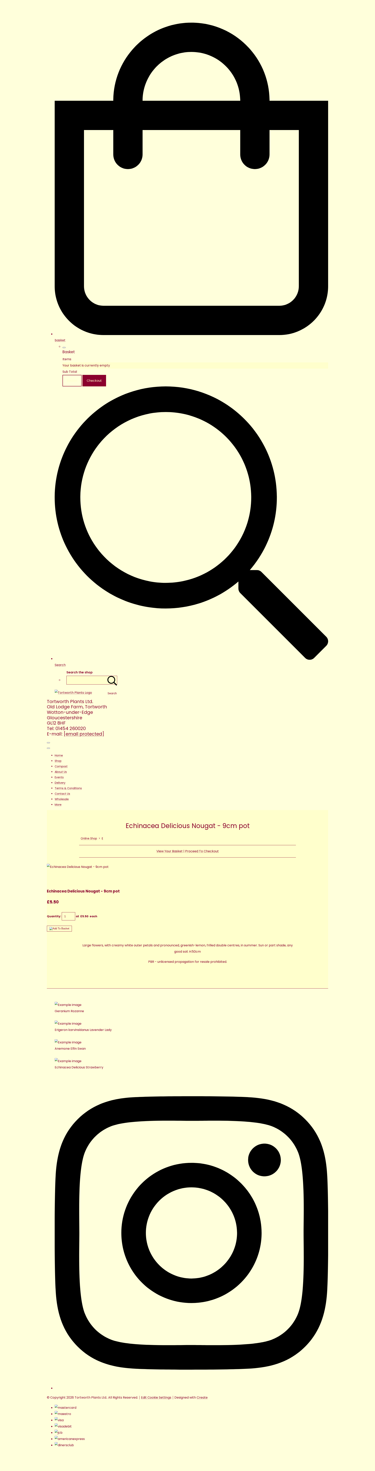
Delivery (60, 783)
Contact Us (62, 794)
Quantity (53, 916)
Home (59, 755)
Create (202, 1397)
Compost (61, 766)
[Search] (112, 680)
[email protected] (84, 734)
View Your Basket (169, 851)
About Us (61, 772)
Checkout (94, 380)
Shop (58, 761)
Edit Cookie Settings (156, 1397)
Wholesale (62, 799)
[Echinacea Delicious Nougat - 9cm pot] (53, 879)
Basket (72, 380)
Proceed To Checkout (202, 851)
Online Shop (89, 838)
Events (59, 777)
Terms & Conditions (68, 788)
